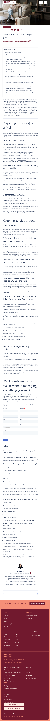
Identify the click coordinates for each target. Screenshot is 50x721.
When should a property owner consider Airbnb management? (21, 95)
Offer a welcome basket (11, 54)
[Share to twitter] (15, 30)
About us (28, 667)
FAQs (5, 691)
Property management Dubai (12, 672)
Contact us (7, 697)
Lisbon (6, 634)
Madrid (6, 642)
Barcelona (7, 645)
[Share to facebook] (12, 30)
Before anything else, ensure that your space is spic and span (20, 61)
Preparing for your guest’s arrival (13, 52)
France (6, 615)
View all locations (36, 635)
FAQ (6, 80)
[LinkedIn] (30, 41)
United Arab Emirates (32, 615)
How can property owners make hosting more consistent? (19, 92)
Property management (10, 670)
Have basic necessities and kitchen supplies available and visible (21, 65)
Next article (33, 593)
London (17, 639)
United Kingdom (8, 624)
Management (6, 27)
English (35, 631)
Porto (5, 637)
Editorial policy (8, 702)
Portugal (6, 618)
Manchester (7, 648)
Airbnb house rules (9, 194)
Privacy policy (8, 699)
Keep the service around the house (13, 59)
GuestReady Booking (13, 704)
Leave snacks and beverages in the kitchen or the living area (20, 63)
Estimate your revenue (10, 688)
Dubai (16, 637)
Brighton (17, 642)
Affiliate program (31, 678)
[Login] (41, 2)
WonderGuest (22, 198)
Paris (16, 634)
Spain (5, 621)
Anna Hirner (5, 41)
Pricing (6, 686)
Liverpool (17, 648)
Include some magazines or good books (15, 74)
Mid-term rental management (12, 667)
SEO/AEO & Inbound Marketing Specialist (19, 41)
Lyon (16, 645)
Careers (28, 672)
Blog (27, 670)
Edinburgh (7, 639)
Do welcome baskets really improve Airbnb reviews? (18, 88)
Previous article (8, 593)
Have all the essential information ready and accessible (19, 57)
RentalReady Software (13, 708)
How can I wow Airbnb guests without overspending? (18, 86)
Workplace (29, 675)
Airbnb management (10, 675)
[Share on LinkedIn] (18, 30)
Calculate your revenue (36, 603)
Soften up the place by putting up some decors (17, 71)
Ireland (6, 626)
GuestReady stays (9, 681)
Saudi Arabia (29, 618)
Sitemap (6, 694)
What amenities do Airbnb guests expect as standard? (19, 90)
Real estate (7, 678)
